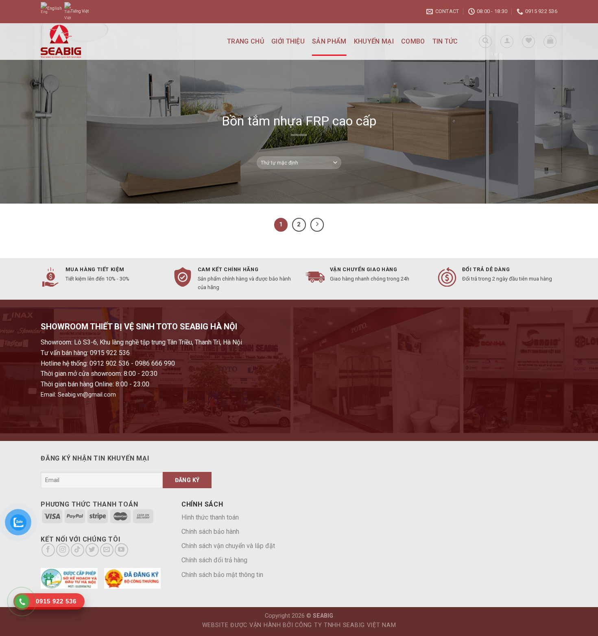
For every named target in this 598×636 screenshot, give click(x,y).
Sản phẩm (329, 41)
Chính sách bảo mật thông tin (222, 575)
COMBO (413, 41)
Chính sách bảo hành (210, 531)
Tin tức (445, 41)
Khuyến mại (374, 41)
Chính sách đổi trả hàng (214, 560)
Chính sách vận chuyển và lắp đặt (228, 546)
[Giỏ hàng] (550, 41)
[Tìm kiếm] (485, 41)
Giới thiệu (288, 41)
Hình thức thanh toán (210, 517)
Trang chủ (245, 41)
